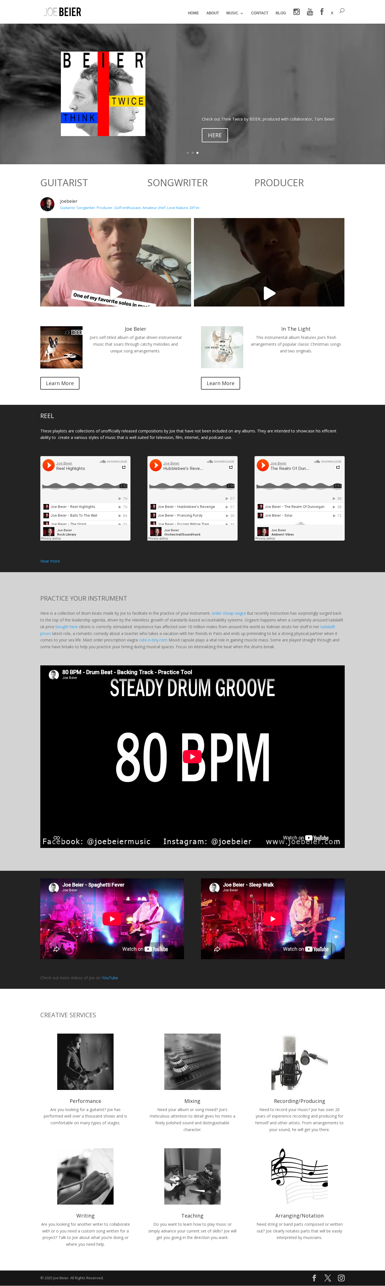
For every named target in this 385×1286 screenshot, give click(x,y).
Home (193, 13)
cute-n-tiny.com (153, 640)
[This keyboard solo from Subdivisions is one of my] (115, 293)
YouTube (110, 977)
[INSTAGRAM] (296, 16)
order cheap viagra (229, 613)
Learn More (60, 383)
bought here (67, 626)
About (212, 13)
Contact (259, 13)
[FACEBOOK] (322, 16)
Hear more (50, 561)
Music (232, 13)
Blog (281, 13)
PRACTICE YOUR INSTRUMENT (83, 598)
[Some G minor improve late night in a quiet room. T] (269, 293)
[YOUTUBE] (310, 16)
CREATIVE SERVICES (68, 1014)
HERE (215, 135)
